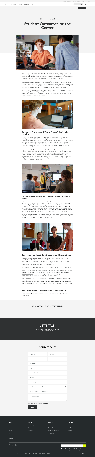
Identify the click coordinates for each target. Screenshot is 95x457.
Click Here (45, 403)
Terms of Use (27, 453)
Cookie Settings (42, 453)
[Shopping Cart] (89, 4)
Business (74, 1)
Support (83, 1)
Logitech (64, 1)
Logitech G (69, 1)
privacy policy (79, 450)
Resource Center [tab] (28, 4)
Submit (32, 407)
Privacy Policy (34, 453)
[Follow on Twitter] (12, 445)
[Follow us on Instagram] (15, 445)
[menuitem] (37, 8)
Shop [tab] (20, 4)
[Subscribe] (84, 445)
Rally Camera (37, 150)
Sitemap (48, 453)
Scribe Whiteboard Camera (51, 150)
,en (89, 1)
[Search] (78, 4)
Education (79, 1)
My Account (85, 4)
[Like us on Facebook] (9, 445)
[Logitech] (11, 4)
